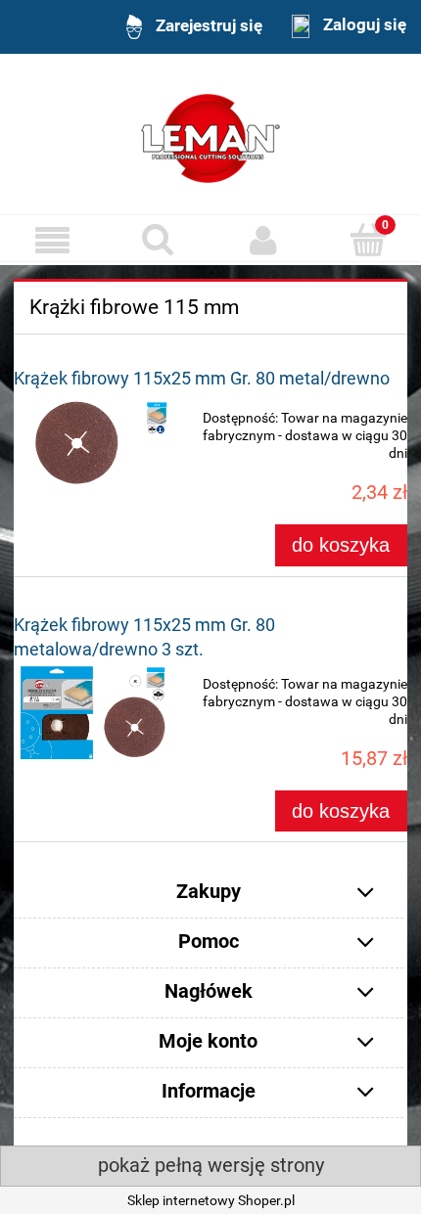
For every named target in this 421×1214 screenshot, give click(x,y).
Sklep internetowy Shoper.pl (211, 1200)
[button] (53, 240)
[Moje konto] (263, 239)
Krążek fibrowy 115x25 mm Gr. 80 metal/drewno (202, 378)
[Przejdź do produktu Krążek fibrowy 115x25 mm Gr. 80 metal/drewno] (92, 442)
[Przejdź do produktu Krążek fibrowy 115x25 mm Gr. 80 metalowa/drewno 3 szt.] (92, 712)
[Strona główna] (210, 136)
